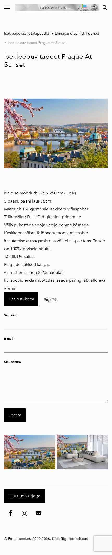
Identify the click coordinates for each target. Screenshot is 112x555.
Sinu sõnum (12, 362)
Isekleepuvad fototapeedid (26, 33)
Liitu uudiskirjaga (24, 495)
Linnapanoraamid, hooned (77, 33)
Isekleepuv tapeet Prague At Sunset (37, 42)
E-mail (8, 338)
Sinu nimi (10, 315)
